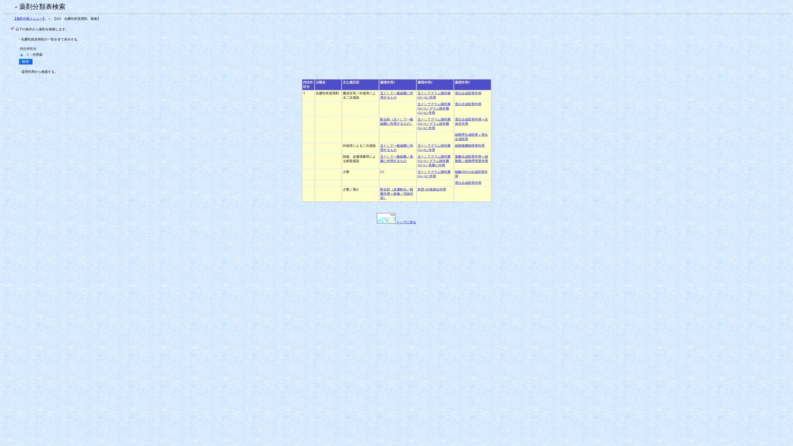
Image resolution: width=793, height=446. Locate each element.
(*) (382, 171)
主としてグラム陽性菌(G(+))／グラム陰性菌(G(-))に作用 (434, 108)
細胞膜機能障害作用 (470, 145)
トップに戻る (405, 222)
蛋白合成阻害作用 (468, 93)
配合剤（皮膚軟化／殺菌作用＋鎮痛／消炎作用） (396, 194)
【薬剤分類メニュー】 (29, 18)
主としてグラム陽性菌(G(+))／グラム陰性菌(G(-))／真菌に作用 (434, 161)
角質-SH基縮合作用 (432, 189)
